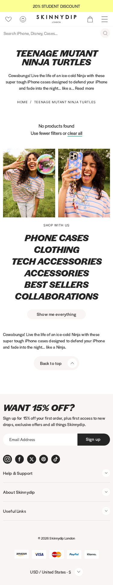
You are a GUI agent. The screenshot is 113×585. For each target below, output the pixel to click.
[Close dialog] (5, 236)
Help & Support (18, 473)
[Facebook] (19, 459)
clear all (74, 133)
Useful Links (14, 511)
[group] (56, 6)
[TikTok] (55, 459)
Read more (84, 88)
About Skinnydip (19, 492)
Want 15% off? (38, 407)
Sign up (93, 439)
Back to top (51, 363)
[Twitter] (31, 459)
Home (22, 102)
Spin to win (56, 337)
